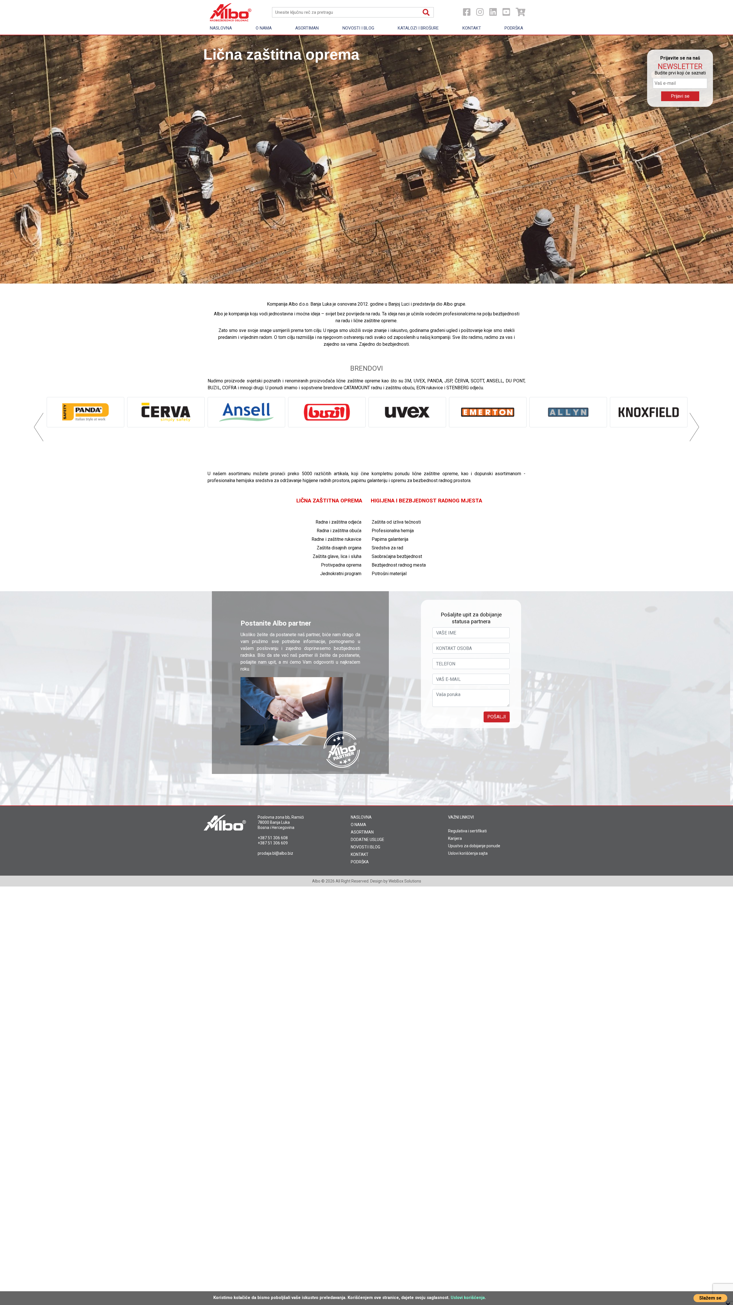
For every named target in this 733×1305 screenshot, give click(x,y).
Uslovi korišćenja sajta (468, 853)
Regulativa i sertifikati (467, 831)
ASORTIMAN (362, 832)
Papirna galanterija (390, 539)
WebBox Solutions (405, 881)
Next (721, 159)
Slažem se (710, 1298)
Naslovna (221, 28)
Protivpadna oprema (341, 565)
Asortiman (307, 28)
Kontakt (471, 28)
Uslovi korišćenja (468, 1297)
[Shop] (520, 12)
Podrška (514, 28)
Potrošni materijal (389, 573)
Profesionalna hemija (393, 530)
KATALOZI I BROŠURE (418, 28)
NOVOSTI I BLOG (365, 847)
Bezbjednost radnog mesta (399, 565)
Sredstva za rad (387, 548)
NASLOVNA (361, 817)
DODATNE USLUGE (367, 839)
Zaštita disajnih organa (339, 548)
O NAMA (358, 824)
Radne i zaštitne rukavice (336, 539)
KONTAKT (360, 854)
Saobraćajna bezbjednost (397, 556)
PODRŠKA (360, 862)
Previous (12, 159)
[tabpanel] (366, 159)
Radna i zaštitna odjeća (338, 522)
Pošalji (496, 717)
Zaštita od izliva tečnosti (396, 522)
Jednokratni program (340, 573)
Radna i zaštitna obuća (339, 530)
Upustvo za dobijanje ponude (474, 846)
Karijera (455, 838)
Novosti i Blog (358, 28)
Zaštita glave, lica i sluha (337, 556)
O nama (264, 28)
